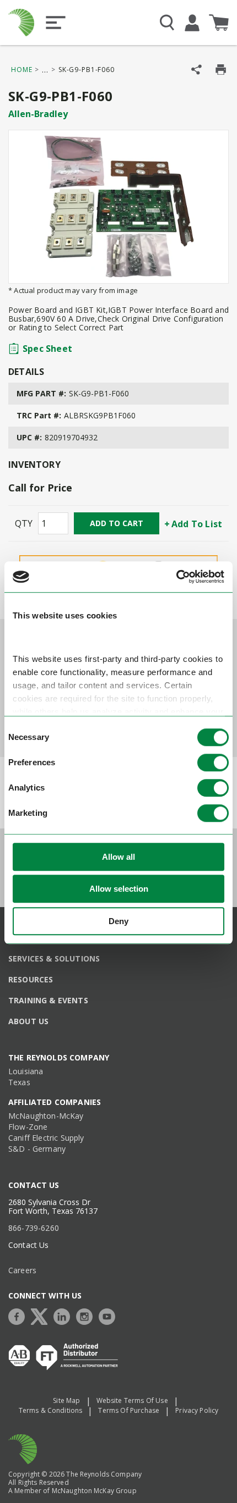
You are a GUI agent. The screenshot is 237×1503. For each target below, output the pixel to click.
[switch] (213, 762)
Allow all (118, 856)
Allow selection (118, 888)
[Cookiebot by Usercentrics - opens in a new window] (176, 577)
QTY (24, 523)
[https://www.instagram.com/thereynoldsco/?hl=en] (87, 1315)
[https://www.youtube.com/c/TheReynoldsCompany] (110, 1315)
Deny (118, 921)
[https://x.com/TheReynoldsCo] (42, 1315)
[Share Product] (196, 69)
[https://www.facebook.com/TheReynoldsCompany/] (19, 1315)
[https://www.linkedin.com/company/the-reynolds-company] (64, 1315)
